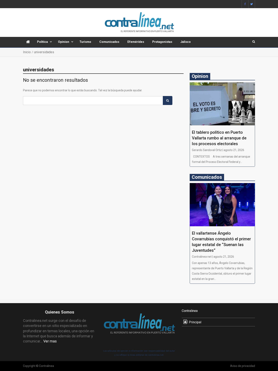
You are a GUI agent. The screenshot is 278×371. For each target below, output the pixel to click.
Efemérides (135, 42)
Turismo (85, 42)
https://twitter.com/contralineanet (251, 4)
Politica (42, 42)
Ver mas (50, 341)
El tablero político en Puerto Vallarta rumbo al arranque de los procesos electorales (219, 138)
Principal (195, 322)
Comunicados (109, 42)
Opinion (63, 42)
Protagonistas (162, 42)
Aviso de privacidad (242, 366)
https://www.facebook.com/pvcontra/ (245, 4)
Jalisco (185, 42)
